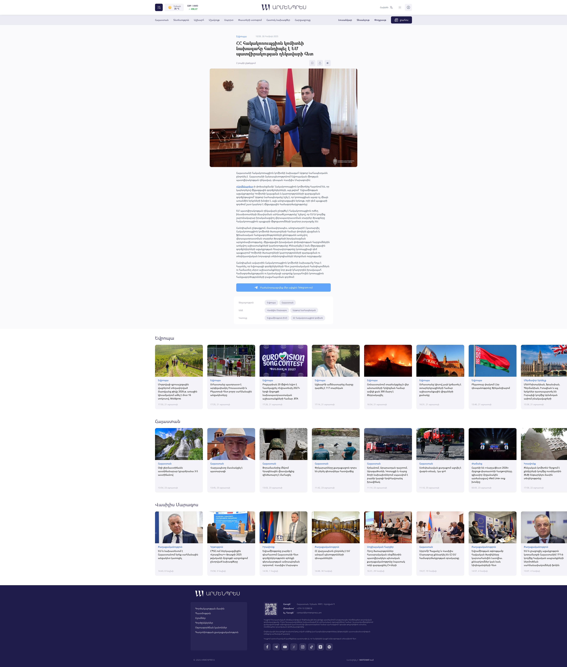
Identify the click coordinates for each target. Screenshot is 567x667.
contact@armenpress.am (309, 612)
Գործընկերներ (204, 622)
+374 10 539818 (304, 608)
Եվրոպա (271, 302)
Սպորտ (228, 20)
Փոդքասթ (380, 20)
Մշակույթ (214, 20)
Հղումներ (200, 618)
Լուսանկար (345, 20)
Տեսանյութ (363, 20)
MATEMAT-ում (366, 659)
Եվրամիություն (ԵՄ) (277, 317)
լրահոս (404, 20)
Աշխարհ (199, 20)
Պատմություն (203, 613)
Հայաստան (162, 20)
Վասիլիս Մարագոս (277, 310)
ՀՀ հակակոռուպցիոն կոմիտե (308, 317)
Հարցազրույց (303, 20)
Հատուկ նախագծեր (278, 20)
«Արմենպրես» (244, 186)
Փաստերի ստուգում (250, 20)
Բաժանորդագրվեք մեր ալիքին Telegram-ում (286, 287)
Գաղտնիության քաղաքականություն (216, 632)
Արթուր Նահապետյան (304, 310)
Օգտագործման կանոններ (211, 627)
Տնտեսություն (181, 20)
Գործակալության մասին (209, 608)
